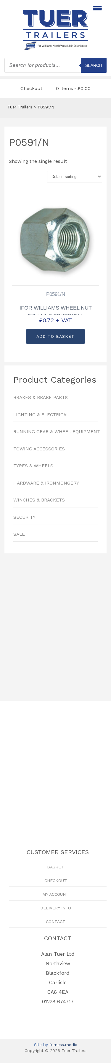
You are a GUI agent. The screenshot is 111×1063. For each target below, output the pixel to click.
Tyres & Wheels (33, 466)
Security (24, 517)
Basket (55, 867)
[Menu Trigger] (97, 8)
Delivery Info (55, 908)
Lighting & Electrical (41, 414)
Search (93, 65)
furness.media (63, 1044)
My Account (55, 894)
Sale (19, 534)
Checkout (31, 88)
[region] (55, 624)
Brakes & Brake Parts (40, 397)
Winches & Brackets (39, 500)
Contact (55, 921)
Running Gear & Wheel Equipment (55, 431)
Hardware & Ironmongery (46, 483)
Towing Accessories (39, 449)
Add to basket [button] (55, 336)
